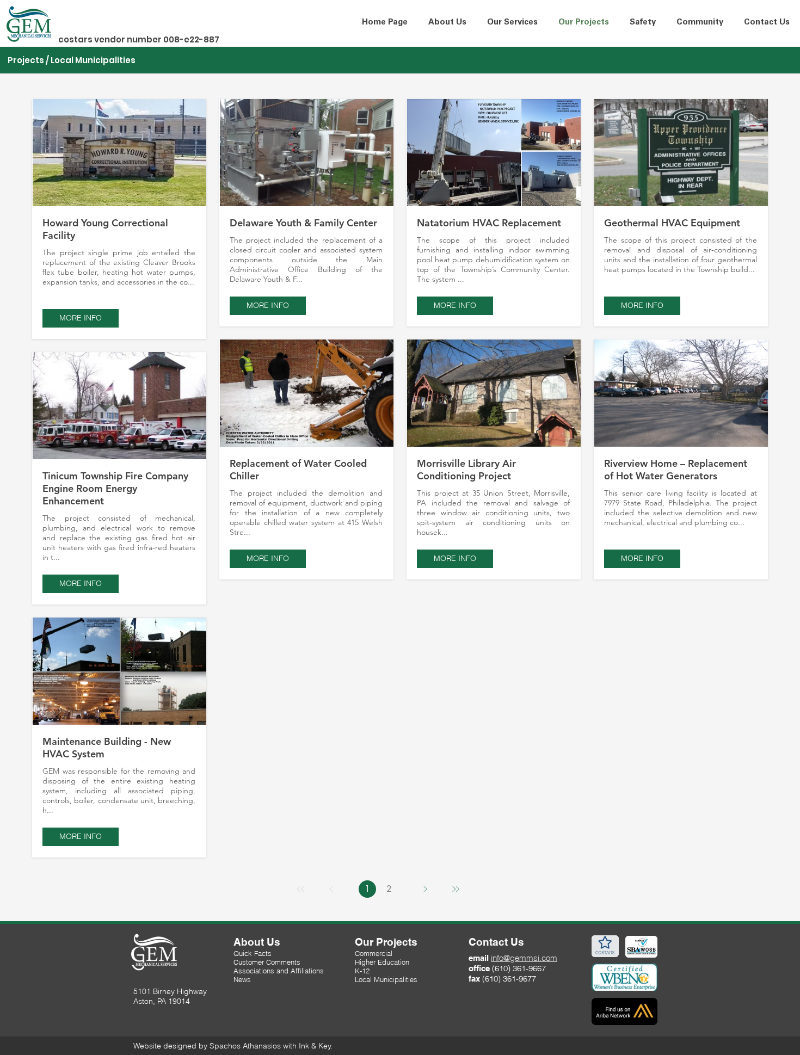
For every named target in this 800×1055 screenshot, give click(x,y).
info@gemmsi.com (524, 958)
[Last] (455, 889)
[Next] (425, 889)
